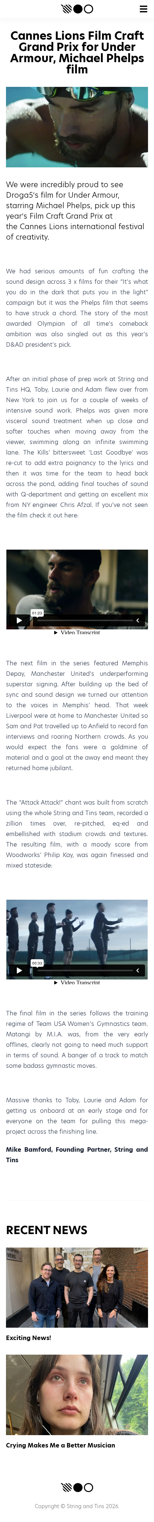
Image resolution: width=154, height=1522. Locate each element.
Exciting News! (28, 1338)
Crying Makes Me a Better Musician (60, 1445)
